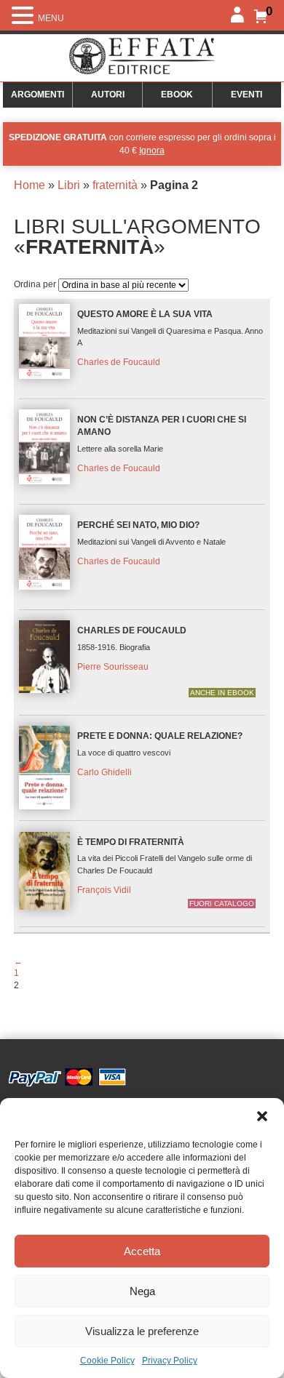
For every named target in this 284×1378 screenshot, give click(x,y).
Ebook (177, 94)
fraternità (115, 185)
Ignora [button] (152, 150)
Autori (108, 94)
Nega (142, 1291)
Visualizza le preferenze (142, 1331)
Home (29, 185)
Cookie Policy (107, 1360)
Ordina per (36, 284)
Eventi (246, 94)
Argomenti (37, 94)
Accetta (142, 1251)
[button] (262, 1116)
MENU (51, 18)
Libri (69, 185)
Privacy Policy (169, 1360)
